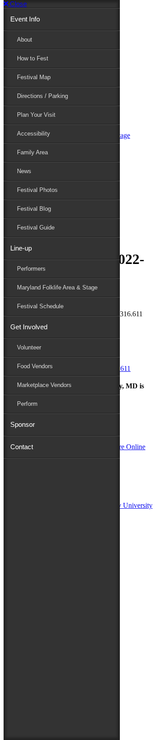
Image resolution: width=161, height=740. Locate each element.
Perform (27, 403)
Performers (31, 268)
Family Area (32, 152)
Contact (21, 447)
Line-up (21, 248)
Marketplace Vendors (44, 385)
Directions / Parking (42, 96)
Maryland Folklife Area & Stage (57, 287)
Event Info (25, 19)
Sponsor (22, 424)
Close (17, 4)
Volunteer (29, 347)
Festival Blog (34, 208)
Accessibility (33, 133)
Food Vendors (35, 366)
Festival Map (34, 77)
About (24, 39)
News (24, 171)
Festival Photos (37, 190)
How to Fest (32, 58)
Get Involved (28, 327)
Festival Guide (36, 227)
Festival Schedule (40, 306)
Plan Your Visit (36, 114)
